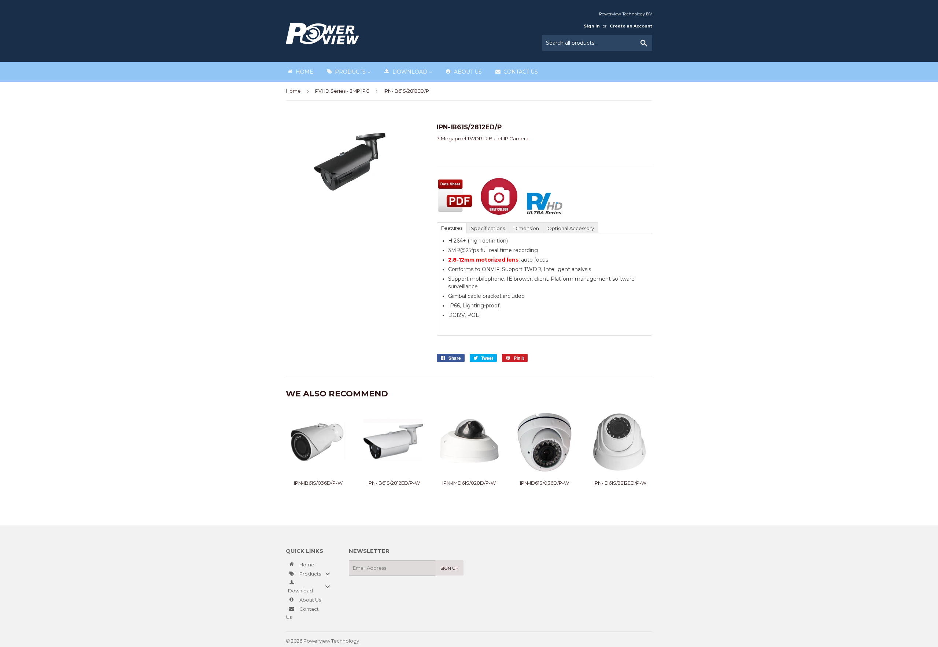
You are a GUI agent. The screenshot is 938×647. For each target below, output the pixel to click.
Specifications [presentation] (488, 228)
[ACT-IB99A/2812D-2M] (499, 213)
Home (293, 91)
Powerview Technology (331, 641)
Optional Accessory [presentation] (570, 228)
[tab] (451, 227)
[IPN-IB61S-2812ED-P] (455, 213)
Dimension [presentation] (526, 228)
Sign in (592, 26)
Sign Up (449, 568)
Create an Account (631, 26)
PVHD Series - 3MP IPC (342, 91)
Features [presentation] (451, 228)
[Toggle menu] (327, 573)
